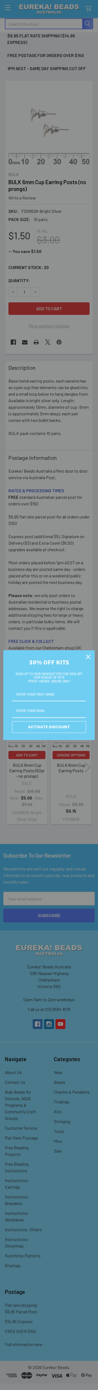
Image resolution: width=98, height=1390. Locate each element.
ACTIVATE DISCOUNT (49, 727)
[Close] (88, 656)
